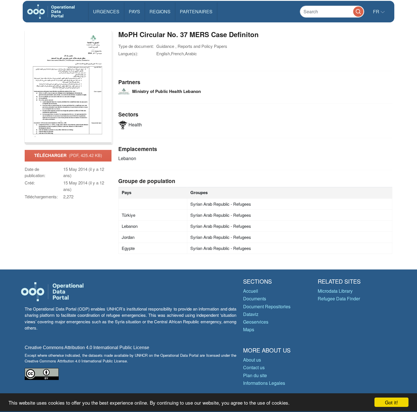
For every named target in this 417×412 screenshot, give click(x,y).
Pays (134, 11)
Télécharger (68, 155)
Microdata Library (335, 291)
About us (252, 359)
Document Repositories (266, 306)
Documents (254, 298)
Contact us (254, 367)
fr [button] (376, 11)
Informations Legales (264, 383)
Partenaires (196, 11)
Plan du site (255, 375)
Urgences (106, 11)
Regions (159, 11)
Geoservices (255, 321)
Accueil (250, 291)
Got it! (391, 402)
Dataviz (250, 314)
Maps (248, 329)
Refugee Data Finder (339, 298)
